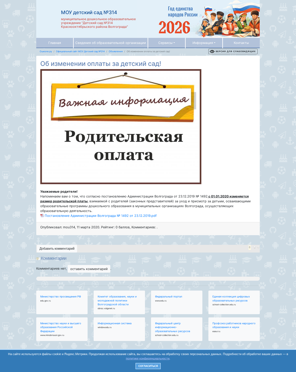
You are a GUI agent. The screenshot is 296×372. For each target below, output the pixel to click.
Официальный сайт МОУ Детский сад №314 (80, 51)
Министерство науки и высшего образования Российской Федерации (60, 327)
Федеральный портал (168, 296)
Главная (54, 43)
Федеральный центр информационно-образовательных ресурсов (172, 327)
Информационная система (114, 323)
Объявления (116, 51)
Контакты (241, 43)
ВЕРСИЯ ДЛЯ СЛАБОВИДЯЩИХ (236, 51)
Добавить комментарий (57, 248)
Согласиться (148, 366)
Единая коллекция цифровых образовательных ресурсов (231, 298)
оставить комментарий (89, 269)
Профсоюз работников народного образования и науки (234, 325)
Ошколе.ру (46, 51)
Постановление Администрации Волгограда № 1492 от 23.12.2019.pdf (101, 216)
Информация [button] (203, 43)
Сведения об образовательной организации (110, 43)
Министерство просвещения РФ (60, 296)
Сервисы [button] (165, 43)
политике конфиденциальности (147, 358)
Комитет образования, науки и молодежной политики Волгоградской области (117, 300)
